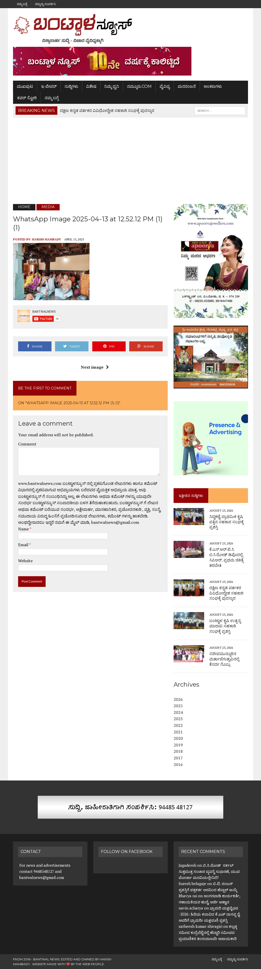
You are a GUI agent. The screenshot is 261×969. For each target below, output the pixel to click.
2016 (178, 764)
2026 (178, 699)
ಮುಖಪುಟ (25, 86)
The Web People (89, 964)
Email (23, 544)
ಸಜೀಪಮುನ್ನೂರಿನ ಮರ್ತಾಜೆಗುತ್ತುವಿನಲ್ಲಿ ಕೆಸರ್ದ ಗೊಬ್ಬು (224, 659)
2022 (178, 725)
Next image (92, 367)
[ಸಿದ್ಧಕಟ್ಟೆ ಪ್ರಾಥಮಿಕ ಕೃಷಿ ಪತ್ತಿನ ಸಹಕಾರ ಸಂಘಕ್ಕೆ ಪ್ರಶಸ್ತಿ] (189, 521)
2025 (178, 705)
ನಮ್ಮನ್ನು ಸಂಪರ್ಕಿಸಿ (45, 4)
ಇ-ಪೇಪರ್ (49, 86)
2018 (178, 751)
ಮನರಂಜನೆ (187, 86)
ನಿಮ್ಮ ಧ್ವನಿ (111, 86)
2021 (178, 732)
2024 (178, 712)
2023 (178, 718)
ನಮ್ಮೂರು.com (139, 86)
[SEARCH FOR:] (219, 110)
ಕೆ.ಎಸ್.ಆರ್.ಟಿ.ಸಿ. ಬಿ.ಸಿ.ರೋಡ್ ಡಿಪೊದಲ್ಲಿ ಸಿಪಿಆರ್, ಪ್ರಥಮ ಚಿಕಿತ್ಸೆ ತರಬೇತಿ (226, 557)
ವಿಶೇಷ (91, 86)
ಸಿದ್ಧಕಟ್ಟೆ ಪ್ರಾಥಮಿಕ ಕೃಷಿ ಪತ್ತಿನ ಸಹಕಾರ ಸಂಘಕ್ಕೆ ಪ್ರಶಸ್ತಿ (226, 522)
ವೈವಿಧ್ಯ (165, 86)
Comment (27, 444)
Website (25, 560)
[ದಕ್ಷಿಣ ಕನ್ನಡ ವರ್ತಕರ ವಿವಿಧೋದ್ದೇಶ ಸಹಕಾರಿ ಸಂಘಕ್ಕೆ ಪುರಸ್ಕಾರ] (189, 593)
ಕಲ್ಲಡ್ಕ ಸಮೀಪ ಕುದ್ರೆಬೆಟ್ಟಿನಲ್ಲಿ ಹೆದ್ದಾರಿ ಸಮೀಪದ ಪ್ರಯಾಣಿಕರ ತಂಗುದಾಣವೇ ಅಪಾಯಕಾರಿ (208, 932)
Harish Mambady (46, 239)
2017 (178, 758)
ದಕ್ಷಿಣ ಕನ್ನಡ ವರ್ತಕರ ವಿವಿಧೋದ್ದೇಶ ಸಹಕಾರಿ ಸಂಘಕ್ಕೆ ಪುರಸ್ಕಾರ (226, 593)
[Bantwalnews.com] (130, 28)
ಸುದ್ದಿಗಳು (71, 86)
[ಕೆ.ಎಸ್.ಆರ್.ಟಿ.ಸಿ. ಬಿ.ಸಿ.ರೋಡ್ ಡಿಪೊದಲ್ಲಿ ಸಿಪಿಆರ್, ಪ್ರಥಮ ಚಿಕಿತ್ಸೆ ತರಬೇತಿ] (189, 554)
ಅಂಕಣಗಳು (213, 86)
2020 (178, 738)
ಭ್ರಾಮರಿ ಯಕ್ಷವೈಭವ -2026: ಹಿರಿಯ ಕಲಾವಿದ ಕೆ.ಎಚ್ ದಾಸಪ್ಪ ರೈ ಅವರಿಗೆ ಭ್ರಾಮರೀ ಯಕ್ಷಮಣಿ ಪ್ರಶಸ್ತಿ (209, 914)
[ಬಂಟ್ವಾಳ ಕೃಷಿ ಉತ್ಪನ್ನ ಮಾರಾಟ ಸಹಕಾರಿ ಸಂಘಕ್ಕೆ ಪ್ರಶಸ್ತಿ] (189, 626)
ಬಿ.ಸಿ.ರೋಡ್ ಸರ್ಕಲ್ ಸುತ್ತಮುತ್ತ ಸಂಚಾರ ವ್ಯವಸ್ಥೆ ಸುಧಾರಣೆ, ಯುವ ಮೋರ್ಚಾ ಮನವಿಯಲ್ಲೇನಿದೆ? (209, 871)
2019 (178, 745)
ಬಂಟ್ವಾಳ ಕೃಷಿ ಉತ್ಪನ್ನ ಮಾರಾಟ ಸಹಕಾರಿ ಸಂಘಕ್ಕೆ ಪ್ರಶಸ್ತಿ (225, 626)
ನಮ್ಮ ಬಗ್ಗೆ (22, 4)
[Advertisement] (130, 160)
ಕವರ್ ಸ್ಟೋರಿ (27, 97)
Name (24, 529)
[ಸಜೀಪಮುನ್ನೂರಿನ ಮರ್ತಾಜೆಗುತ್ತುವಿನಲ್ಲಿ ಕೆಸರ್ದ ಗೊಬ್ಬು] (189, 658)
